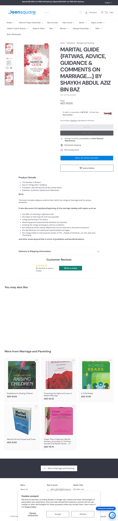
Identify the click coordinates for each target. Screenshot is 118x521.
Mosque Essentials (81, 28)
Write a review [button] (70, 268)
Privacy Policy (30, 507)
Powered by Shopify (99, 516)
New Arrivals (52, 22)
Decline (83, 514)
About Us (24, 489)
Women (63, 28)
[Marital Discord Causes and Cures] (22, 425)
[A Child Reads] (96, 379)
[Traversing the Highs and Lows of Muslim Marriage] (59, 380)
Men (51, 28)
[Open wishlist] (102, 12)
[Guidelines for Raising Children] (22, 379)
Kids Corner (67, 22)
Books (9, 22)
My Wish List (78, 489)
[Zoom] (37, 64)
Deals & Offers (39, 28)
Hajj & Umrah (97, 22)
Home (62, 43)
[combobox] (63, 12)
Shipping (73, 121)
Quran (82, 22)
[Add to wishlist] (18, 296)
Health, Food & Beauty (16, 28)
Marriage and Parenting (85, 43)
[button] (86, 158)
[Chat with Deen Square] (112, 515)
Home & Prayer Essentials (30, 22)
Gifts (97, 28)
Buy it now (87, 133)
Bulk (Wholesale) (14, 34)
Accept (58, 514)
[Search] (80, 12)
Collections (71, 43)
